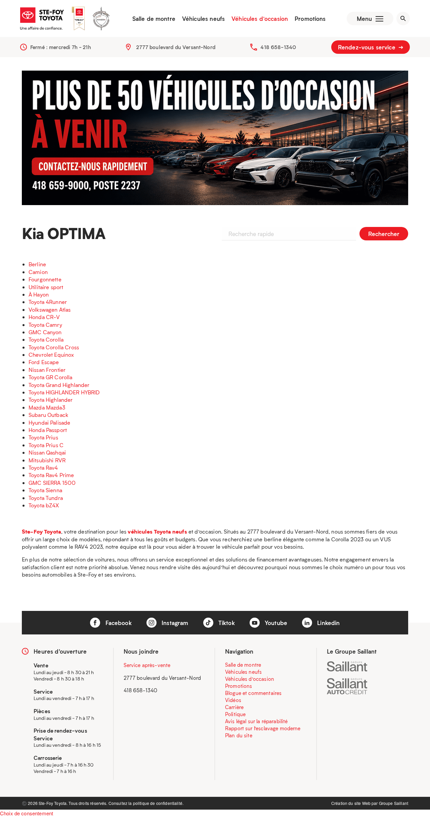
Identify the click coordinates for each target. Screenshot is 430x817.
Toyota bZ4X (44, 505)
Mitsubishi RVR (47, 460)
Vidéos (233, 700)
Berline (37, 264)
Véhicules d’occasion (259, 18)
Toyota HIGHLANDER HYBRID (64, 392)
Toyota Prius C (46, 445)
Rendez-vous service (367, 47)
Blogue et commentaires (253, 693)
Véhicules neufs (203, 18)
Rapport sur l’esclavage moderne (263, 728)
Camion (38, 271)
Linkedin (327, 623)
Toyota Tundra (46, 497)
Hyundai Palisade (49, 422)
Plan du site (238, 735)
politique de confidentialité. (158, 803)
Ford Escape (44, 361)
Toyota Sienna (45, 490)
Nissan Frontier (47, 369)
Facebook (117, 623)
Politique (235, 714)
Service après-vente (147, 665)
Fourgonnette (45, 279)
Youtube (275, 623)
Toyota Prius (43, 437)
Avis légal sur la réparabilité (256, 721)
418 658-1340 (278, 47)
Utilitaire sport (46, 286)
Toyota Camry (45, 324)
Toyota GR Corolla (51, 377)
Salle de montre (153, 18)
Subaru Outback (48, 414)
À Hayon (39, 294)
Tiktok (226, 623)
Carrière (234, 707)
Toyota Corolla (46, 339)
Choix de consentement (26, 813)
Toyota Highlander (51, 399)
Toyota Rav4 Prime (51, 474)
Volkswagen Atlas (50, 309)
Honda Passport (48, 429)
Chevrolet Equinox (51, 354)
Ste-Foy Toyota (41, 531)
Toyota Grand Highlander (59, 384)
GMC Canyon (45, 332)
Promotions (310, 18)
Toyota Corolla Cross (54, 347)
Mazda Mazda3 (47, 407)
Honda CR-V (44, 316)
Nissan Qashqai (47, 452)
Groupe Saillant (393, 803)
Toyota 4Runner (48, 301)
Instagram (174, 623)
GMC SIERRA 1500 (52, 482)
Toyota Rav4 (43, 467)
